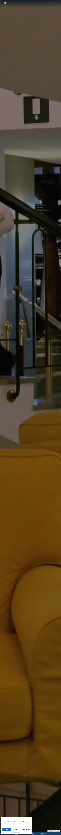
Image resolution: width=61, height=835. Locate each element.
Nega (16, 829)
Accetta (6, 829)
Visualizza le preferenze (26, 829)
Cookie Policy (13, 832)
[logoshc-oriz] (5, 4)
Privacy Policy (18, 832)
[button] (30, 819)
